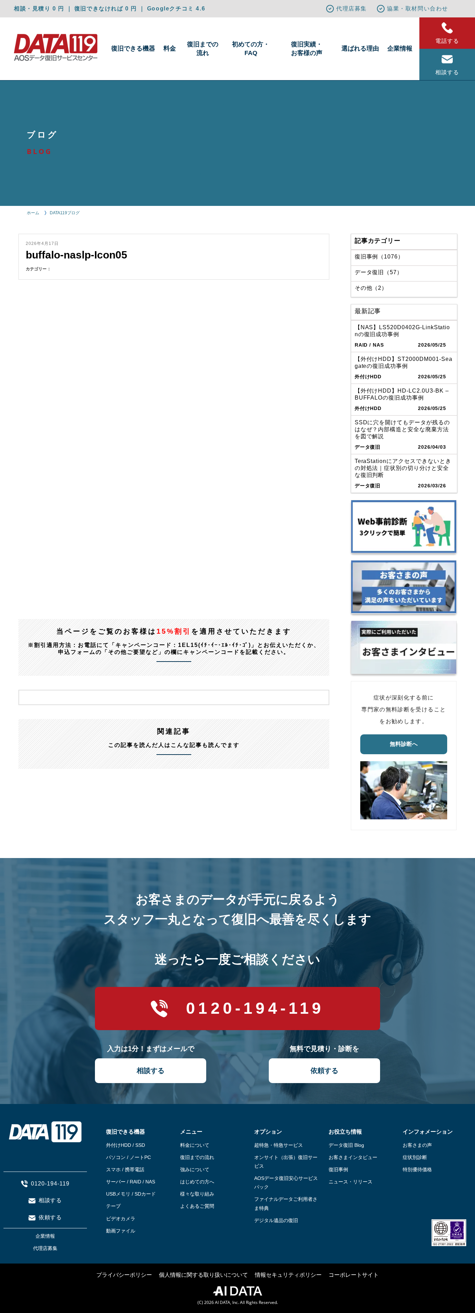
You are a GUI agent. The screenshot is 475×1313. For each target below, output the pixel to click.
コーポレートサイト (354, 1275)
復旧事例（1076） (379, 257)
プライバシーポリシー (124, 1275)
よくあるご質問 (197, 1206)
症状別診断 (415, 1157)
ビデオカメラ (120, 1218)
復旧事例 (338, 1169)
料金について (194, 1145)
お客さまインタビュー (353, 1157)
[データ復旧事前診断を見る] (404, 526)
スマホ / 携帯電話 (125, 1169)
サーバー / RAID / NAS (130, 1181)
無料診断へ (404, 744)
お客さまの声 (417, 1145)
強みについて (194, 1169)
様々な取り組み (197, 1194)
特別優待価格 (417, 1169)
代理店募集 (351, 8)
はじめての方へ (197, 1181)
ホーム (33, 212)
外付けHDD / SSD (125, 1145)
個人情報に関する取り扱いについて (203, 1275)
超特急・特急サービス (278, 1145)
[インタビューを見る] (404, 647)
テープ (113, 1206)
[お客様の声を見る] (404, 586)
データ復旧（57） (379, 272)
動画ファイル (120, 1231)
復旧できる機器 (133, 48)
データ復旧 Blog (346, 1145)
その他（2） (371, 288)
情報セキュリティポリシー (288, 1275)
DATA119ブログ (65, 212)
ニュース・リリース (350, 1181)
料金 (169, 48)
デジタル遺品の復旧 (276, 1220)
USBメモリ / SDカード (131, 1194)
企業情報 (399, 48)
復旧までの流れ (202, 48)
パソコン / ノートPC (128, 1157)
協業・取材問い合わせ (417, 8)
